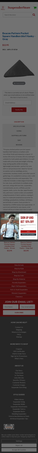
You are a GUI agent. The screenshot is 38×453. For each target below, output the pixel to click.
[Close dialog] (36, 215)
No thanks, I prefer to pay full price (28, 234)
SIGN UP (28, 231)
